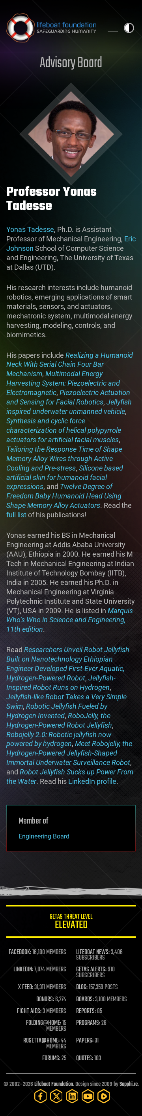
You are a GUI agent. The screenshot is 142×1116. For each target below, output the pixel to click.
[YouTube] (88, 1096)
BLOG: (82, 987)
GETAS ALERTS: (91, 970)
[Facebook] (40, 1096)
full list (16, 515)
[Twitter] (56, 1096)
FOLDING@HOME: (43, 1023)
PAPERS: (84, 1041)
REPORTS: (86, 1011)
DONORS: (45, 1000)
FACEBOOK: (20, 952)
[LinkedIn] (72, 1096)
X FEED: (25, 987)
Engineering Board (44, 836)
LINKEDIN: (23, 970)
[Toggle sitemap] (113, 28)
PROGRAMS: (88, 1023)
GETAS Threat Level (71, 923)
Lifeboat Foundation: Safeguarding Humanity (51, 28)
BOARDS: (85, 1000)
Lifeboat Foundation (53, 1084)
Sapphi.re (129, 1084)
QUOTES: (84, 1058)
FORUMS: (51, 1058)
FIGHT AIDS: (29, 1011)
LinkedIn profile (92, 781)
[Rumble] (103, 1096)
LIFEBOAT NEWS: (93, 952)
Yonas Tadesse (30, 229)
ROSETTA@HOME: (41, 1041)
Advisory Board (71, 63)
